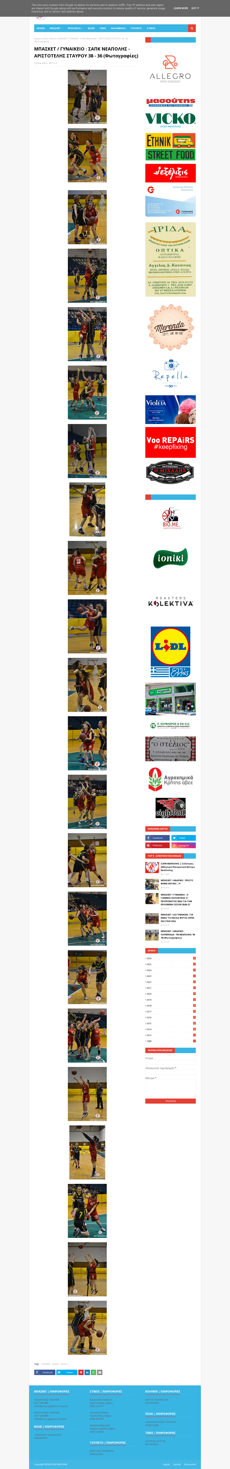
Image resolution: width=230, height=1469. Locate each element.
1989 (171, 1041)
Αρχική (166, 1464)
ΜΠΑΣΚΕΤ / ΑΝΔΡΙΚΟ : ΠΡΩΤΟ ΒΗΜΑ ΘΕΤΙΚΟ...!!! (177, 882)
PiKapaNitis (42, 63)
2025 (171, 964)
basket (55, 1364)
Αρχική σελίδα (41, 38)
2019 (171, 999)
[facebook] (157, 838)
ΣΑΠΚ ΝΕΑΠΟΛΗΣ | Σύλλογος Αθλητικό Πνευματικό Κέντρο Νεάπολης (178, 867)
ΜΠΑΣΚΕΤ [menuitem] (55, 28)
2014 (171, 1029)
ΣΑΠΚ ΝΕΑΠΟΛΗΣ (59, 1464)
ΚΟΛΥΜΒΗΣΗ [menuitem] (118, 28)
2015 (171, 1023)
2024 (171, 970)
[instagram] (183, 845)
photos (53, 38)
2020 (171, 993)
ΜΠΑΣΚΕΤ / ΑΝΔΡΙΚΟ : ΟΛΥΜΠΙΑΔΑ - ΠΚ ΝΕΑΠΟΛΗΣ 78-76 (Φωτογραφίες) (178, 934)
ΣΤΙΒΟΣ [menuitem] (151, 28)
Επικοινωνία (190, 1464)
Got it (195, 8)
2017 (171, 1011)
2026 (171, 958)
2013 (171, 1035)
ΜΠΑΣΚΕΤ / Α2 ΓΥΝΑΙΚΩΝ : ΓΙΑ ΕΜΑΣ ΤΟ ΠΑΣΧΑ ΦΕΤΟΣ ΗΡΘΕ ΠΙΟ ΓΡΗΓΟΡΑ (177, 918)
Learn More (181, 8)
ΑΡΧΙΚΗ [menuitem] (41, 28)
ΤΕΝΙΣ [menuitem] (103, 28)
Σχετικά (177, 1464)
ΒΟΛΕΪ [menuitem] (91, 28)
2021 (171, 987)
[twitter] (183, 838)
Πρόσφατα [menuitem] (74, 28)
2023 (171, 976)
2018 (171, 1005)
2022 (171, 982)
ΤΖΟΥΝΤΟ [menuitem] (136, 28)
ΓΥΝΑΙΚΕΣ (45, 1364)
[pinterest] (157, 845)
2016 (171, 1017)
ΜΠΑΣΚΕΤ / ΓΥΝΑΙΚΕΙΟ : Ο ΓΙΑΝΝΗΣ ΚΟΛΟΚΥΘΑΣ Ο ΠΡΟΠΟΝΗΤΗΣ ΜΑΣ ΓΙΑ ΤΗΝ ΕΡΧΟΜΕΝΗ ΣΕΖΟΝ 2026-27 (176, 899)
